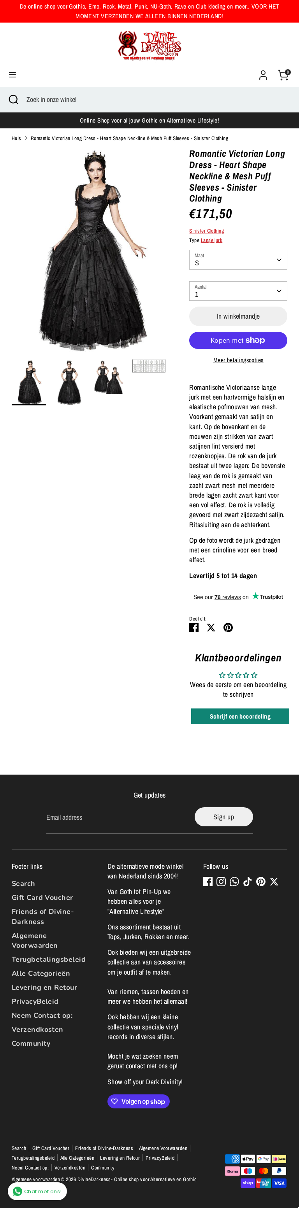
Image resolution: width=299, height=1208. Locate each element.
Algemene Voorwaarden (35, 940)
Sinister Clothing (206, 230)
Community (31, 1043)
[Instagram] (221, 881)
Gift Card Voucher (42, 897)
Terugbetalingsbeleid (49, 959)
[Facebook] (208, 881)
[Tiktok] (247, 881)
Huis (16, 138)
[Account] (263, 72)
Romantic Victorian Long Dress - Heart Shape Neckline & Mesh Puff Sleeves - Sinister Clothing (129, 138)
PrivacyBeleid (35, 1001)
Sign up (223, 817)
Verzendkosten (37, 1029)
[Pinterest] (261, 881)
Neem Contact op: (42, 1015)
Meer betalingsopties (238, 360)
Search (23, 883)
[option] (89, 253)
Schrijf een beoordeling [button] (240, 716)
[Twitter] (274, 881)
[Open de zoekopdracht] (13, 99)
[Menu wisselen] (12, 75)
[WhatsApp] (234, 881)
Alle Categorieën (41, 973)
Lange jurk (212, 240)
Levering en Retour (44, 987)
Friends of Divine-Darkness (43, 916)
